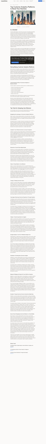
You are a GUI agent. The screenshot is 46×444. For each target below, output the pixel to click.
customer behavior (30, 32)
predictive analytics (31, 182)
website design (22, 169)
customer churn (18, 45)
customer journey (16, 132)
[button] (14, 1)
